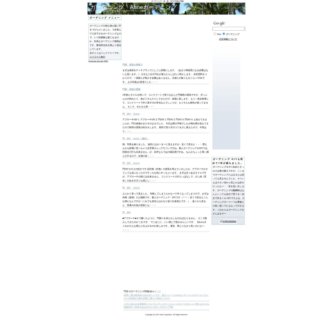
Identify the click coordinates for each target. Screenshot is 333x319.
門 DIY (126, 212)
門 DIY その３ (131, 163)
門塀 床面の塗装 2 (132, 64)
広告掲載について (228, 39)
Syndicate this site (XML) (98, 61)
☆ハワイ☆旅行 (97, 57)
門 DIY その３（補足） (135, 138)
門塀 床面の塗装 (131, 89)
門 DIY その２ (131, 188)
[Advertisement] (155, 39)
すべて (157, 291)
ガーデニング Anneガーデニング (133, 7)
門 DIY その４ (131, 114)
